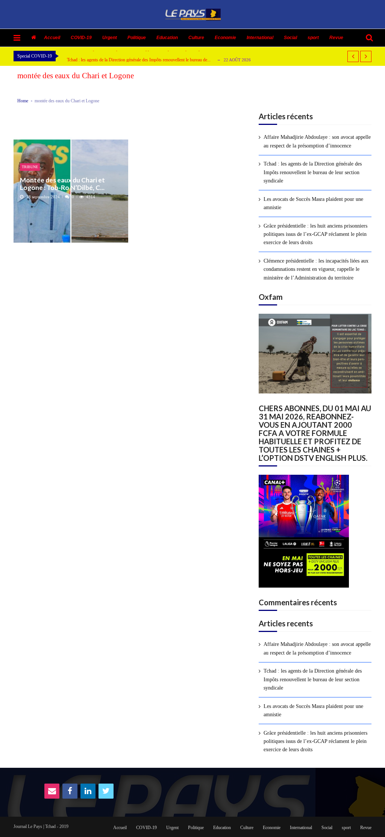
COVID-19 (81, 37)
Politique (136, 37)
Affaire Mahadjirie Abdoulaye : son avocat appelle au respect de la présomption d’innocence (317, 141)
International (260, 37)
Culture (196, 37)
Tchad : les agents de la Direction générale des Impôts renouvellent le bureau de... (139, 59)
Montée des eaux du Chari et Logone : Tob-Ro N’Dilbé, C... (62, 183)
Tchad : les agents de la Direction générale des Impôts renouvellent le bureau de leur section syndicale (313, 172)
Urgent (109, 37)
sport (313, 37)
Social (290, 37)
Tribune (30, 167)
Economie (225, 37)
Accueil (52, 37)
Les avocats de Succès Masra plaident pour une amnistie (313, 203)
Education (167, 37)
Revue (336, 37)
